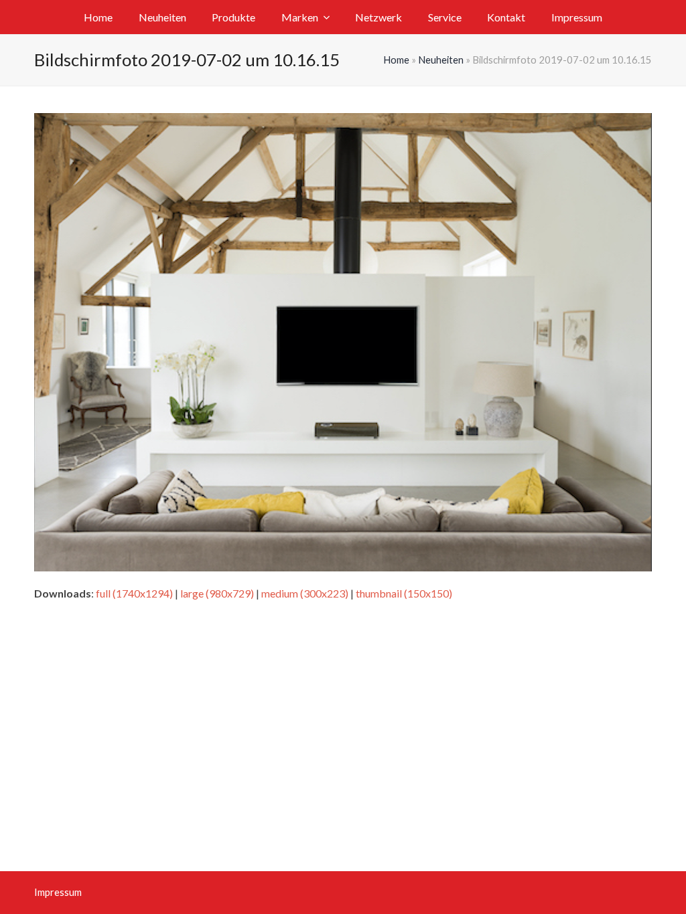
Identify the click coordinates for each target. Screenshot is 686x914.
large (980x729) (217, 593)
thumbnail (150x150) (404, 593)
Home (396, 60)
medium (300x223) (304, 593)
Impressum (58, 892)
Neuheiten (441, 60)
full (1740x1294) (134, 593)
